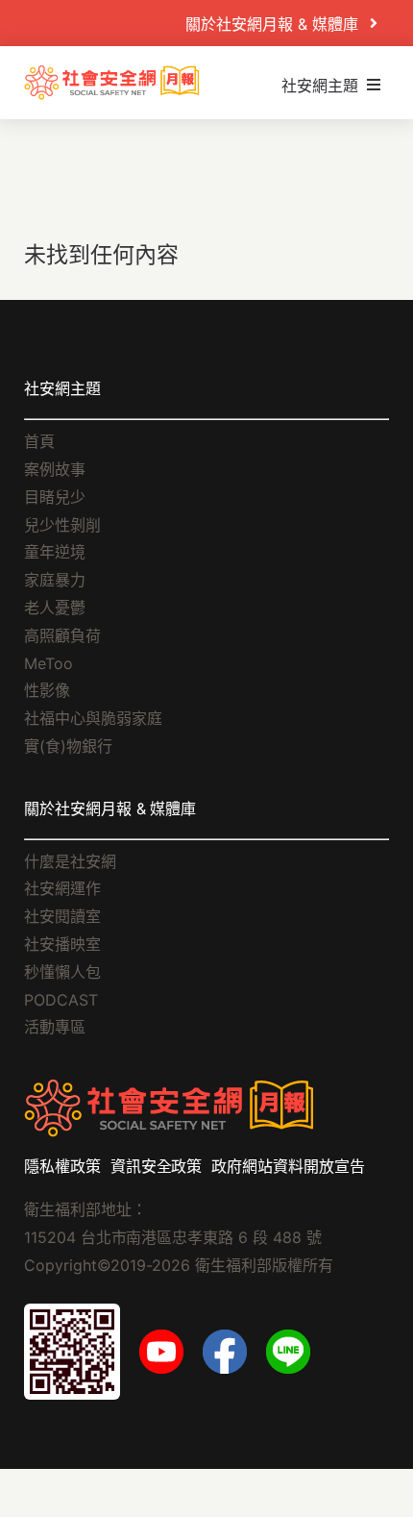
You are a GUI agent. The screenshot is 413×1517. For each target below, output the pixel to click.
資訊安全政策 (156, 1166)
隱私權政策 (62, 1166)
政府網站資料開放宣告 (288, 1166)
